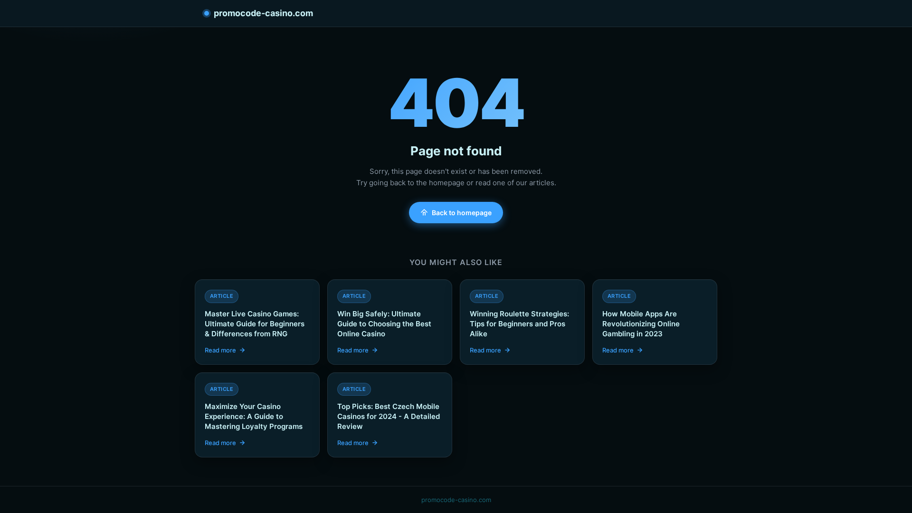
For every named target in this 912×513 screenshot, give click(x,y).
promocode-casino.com (263, 13)
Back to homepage (462, 213)
